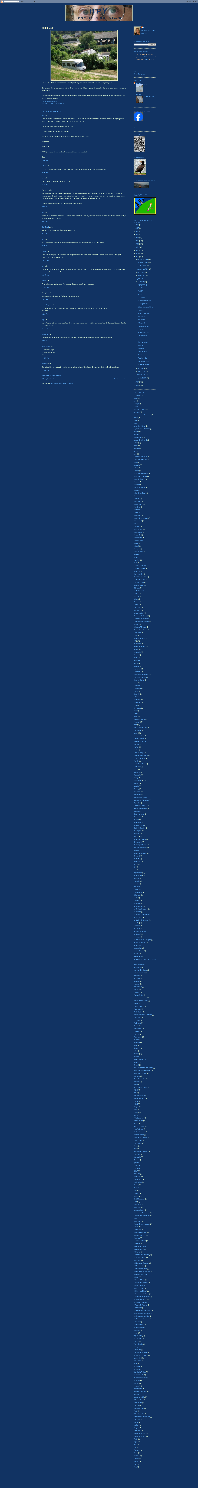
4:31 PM (45, 329)
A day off (140, 345)
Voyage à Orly (142, 285)
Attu (135, 454)
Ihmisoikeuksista (143, 326)
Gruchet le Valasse (140, 806)
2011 (137, 247)
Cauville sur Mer (139, 579)
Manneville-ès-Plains (141, 1001)
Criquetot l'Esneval (140, 627)
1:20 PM (45, 314)
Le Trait (136, 953)
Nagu (135, 1045)
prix (135, 1149)
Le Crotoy (137, 928)
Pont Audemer (138, 1129)
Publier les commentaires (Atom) (62, 383)
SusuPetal (45, 227)
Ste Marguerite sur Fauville (143, 1313)
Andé (135, 420)
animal (136, 431)
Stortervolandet (139, 1327)
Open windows (143, 342)
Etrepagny (137, 702)
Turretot (136, 1394)
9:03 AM (45, 207)
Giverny (136, 789)
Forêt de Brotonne (140, 741)
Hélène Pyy (136, 111)
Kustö (135, 898)
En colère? (141, 297)
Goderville (137, 792)
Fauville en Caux (139, 719)
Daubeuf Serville (139, 638)
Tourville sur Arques (140, 1377)
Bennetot (137, 498)
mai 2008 (140, 282)
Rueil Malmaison (139, 1199)
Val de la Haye (138, 1400)
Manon (136, 1003)
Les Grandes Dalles (140, 970)
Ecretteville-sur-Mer (140, 677)
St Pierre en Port (139, 1285)
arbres (136, 445)
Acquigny (137, 404)
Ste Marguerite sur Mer (141, 1316)
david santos (46, 346)
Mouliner (140, 310)
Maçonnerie (142, 320)
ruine (135, 1202)
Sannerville (137, 1207)
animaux (136, 434)
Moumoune (137, 1037)
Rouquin (136, 1188)
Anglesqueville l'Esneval (142, 429)
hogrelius (45, 363)
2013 (137, 241)
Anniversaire (138, 437)
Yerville (136, 1461)
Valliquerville (138, 1403)
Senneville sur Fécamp (141, 1224)
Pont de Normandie (140, 1137)
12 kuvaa (137, 395)
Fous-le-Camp (138, 753)
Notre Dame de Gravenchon (143, 1068)
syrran (136, 1333)
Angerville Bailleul (139, 426)
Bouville (136, 543)
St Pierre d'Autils (139, 1280)
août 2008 (140, 272)
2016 (137, 231)
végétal (136, 1425)
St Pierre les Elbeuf (140, 1291)
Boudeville (137, 535)
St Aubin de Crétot (140, 1246)
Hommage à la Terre (140, 845)
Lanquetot (137, 926)
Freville (136, 761)
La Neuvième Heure (144, 300)
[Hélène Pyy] (138, 120)
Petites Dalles (138, 1121)
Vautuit (136, 1422)
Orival (136, 1090)
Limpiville (137, 978)
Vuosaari (136, 1456)
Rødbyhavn (137, 1179)
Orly (135, 1093)
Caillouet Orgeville (140, 565)
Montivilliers (137, 1028)
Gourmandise (142, 335)
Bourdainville (138, 538)
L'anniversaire (142, 358)
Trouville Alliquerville (140, 1391)
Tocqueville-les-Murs (140, 1355)
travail (136, 1383)
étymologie (137, 708)
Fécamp (62, 103)
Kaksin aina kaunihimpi (145, 307)
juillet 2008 (140, 275)
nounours (137, 1076)
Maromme (137, 1009)
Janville (136, 884)
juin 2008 (140, 279)
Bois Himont (138, 521)
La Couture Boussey (140, 909)
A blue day (141, 339)
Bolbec (136, 524)
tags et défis (138, 1336)
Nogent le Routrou (140, 1059)
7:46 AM (45, 160)
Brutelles (136, 560)
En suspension (143, 304)
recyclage (137, 1168)
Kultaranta (137, 895)
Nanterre (136, 1048)
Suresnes (137, 1330)
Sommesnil (137, 1229)
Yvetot (136, 1467)
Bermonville (137, 504)
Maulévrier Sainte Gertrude (143, 1015)
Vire (135, 1447)
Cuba (135, 635)
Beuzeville (137, 515)
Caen (135, 563)
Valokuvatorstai (139, 1408)
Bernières (137, 507)
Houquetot (137, 861)
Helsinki (136, 836)
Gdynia (136, 783)
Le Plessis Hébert (140, 942)
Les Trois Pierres (139, 973)
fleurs (135, 733)
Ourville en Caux (139, 1095)
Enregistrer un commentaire (51, 375)
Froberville (137, 766)
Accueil (83, 379)
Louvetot (136, 984)
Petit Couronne (139, 1118)
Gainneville (137, 772)
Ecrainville (137, 672)
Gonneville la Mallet (140, 797)
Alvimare (137, 412)
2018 (137, 225)
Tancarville (137, 1338)
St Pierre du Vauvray (140, 1283)
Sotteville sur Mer (139, 1235)
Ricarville (137, 1174)
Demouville (137, 644)
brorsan (136, 554)
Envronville (137, 688)
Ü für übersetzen (143, 332)
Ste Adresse (138, 1308)
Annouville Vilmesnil (140, 440)
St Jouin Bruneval (139, 1257)
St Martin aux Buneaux (141, 1263)
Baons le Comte (139, 479)
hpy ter (138, 94)
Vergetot (136, 1428)
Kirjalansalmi (138, 892)
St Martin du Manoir (140, 1269)
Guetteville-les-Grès (140, 808)
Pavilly (136, 1112)
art (134, 451)
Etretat (146, 85)
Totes (135, 1363)
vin (135, 1444)
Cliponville (137, 607)
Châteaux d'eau (139, 591)
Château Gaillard (139, 585)
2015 (137, 234)
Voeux (136, 1453)
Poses (136, 1146)
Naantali (136, 1040)
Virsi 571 (140, 291)
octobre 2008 (141, 266)
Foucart (136, 744)
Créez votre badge (145, 111)
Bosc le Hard (138, 529)
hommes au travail (140, 847)
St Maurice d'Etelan (140, 1274)
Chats (136, 593)
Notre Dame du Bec (140, 1073)
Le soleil (140, 288)
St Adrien (137, 1238)
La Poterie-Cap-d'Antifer (142, 914)
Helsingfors (137, 831)
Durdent (136, 663)
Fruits (135, 769)
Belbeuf (136, 490)
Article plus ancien (120, 379)
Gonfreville (137, 794)
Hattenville (137, 822)
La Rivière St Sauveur (141, 920)
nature (136, 1051)
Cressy (136, 624)
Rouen (136, 1185)
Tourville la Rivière (140, 1372)
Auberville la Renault (140, 459)
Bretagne (137, 549)
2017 (137, 228)
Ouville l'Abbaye (139, 1098)
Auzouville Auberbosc (141, 473)
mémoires (137, 1017)
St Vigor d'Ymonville (140, 1302)
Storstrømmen (138, 1324)
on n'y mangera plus (140, 1087)
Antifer (136, 443)
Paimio (136, 1101)
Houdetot (137, 856)
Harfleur (136, 819)
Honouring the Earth (140, 853)
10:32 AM (45, 260)
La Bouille (137, 903)
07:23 (55, 101)
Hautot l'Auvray (139, 825)
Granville (137, 803)
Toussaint (137, 1380)
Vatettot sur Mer (139, 1414)
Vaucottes (137, 1419)
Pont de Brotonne (139, 1132)
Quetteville (137, 1157)
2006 (137, 385)
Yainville (136, 1458)
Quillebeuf (137, 1162)
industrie (136, 878)
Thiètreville (137, 1349)
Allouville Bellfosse (140, 409)
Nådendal (137, 1042)
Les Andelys (138, 956)
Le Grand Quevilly (140, 931)
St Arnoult (137, 1243)
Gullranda (137, 811)
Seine (135, 1218)
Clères (136, 599)
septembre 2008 (142, 269)
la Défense (137, 912)
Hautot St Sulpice (139, 828)
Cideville (136, 596)
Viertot (136, 1439)
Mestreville (137, 1020)
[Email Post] (57, 101)
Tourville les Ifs (138, 1375)
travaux (136, 1386)
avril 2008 (140, 368)
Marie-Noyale (46, 305)
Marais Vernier (138, 1006)
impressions (138, 873)
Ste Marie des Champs (141, 1319)
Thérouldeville (138, 1344)
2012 (137, 244)
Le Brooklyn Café (143, 313)
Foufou (136, 747)
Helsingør (137, 833)
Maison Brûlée (138, 995)
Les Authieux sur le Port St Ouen (145, 959)
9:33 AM (45, 233)
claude (44, 251)
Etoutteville (137, 699)
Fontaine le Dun (139, 739)
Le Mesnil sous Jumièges (142, 940)
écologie (136, 666)
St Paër (136, 1277)
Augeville (137, 465)
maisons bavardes (140, 998)
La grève (140, 294)
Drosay (136, 655)
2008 (137, 257)
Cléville (136, 605)
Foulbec (136, 750)
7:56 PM (45, 341)
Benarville (137, 496)
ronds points (138, 1182)
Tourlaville (137, 1366)
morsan (136, 1031)
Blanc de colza (142, 351)
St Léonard (137, 1260)
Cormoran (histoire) (140, 616)
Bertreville (137, 512)
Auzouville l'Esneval (140, 476)
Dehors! (140, 355)
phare (135, 1123)
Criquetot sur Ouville (140, 630)
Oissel (136, 1084)
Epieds (136, 691)
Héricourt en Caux (140, 839)
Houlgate (137, 859)
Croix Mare (137, 632)
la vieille (136, 923)
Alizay (136, 406)
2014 (137, 237)
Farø (135, 713)
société (136, 1227)
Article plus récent (48, 379)
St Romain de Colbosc (141, 1294)
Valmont (136, 1405)
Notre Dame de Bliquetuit (142, 1070)
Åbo (135, 401)
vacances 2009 (139, 1397)
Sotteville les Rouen (140, 1232)
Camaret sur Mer (139, 568)
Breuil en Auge (138, 551)
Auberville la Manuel (140, 457)
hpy (43, 115)
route (135, 1190)
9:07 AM (45, 221)
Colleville (137, 610)
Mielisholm (137, 1023)
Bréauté (136, 546)
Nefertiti (136, 1056)
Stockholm (137, 1322)
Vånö (135, 1411)
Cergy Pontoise (139, 582)
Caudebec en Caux (140, 577)
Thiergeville (137, 1347)
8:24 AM (45, 172)
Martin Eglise (138, 1012)
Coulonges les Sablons (141, 621)
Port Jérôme (138, 1143)
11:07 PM (45, 370)
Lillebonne (137, 975)
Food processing (143, 361)
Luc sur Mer (138, 987)
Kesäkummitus (149, 96)
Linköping (137, 981)
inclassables (138, 875)
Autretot (136, 471)
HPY (99, 11)
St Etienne (137, 1252)
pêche (136, 1115)
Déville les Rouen (139, 646)
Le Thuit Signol (138, 951)
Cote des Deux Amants (141, 619)
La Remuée (137, 917)
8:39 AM (45, 184)
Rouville (136, 1196)
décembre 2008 (142, 259)
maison (136, 992)
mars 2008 (141, 371)
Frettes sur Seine (139, 758)
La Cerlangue (138, 906)
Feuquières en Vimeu (141, 727)
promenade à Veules (140, 1151)
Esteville (136, 697)
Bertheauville (138, 510)
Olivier (44, 166)
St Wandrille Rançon (140, 1305)
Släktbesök (48, 28)
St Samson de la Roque (142, 1296)
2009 (137, 253)
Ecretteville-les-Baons (141, 674)
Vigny (135, 1442)
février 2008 (141, 375)
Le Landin (137, 937)
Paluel (136, 1104)
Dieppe (136, 649)
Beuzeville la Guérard (141, 518)
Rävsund (137, 1165)
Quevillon (137, 1160)
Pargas (136, 1107)
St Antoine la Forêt (140, 1241)
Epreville (136, 694)
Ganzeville (137, 775)
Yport (135, 1464)
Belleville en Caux (140, 493)
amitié (51, 103)
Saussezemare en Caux (142, 1215)
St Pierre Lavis (138, 1288)
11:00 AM (45, 287)
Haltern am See (139, 814)
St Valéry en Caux (140, 1299)
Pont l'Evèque (138, 1140)
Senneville (137, 1221)
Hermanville (138, 842)
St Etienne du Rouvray (141, 1255)
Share (136, 128)
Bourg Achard (138, 540)
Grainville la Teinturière (141, 800)
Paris (135, 1109)
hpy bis (138, 83)
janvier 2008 (141, 378)
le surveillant (138, 948)
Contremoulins (138, 613)
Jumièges (137, 887)
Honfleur (136, 850)
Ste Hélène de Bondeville (142, 1310)
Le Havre (137, 934)
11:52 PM (45, 358)
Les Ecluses (138, 967)
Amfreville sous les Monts (142, 415)
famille (56, 103)
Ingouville (137, 881)
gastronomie (138, 780)
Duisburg (137, 660)
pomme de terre (139, 1126)
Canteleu (137, 571)
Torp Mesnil (137, 1361)
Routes (136, 1193)
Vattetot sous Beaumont (142, 1417)
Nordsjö (136, 1065)
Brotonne (137, 557)
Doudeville (137, 652)
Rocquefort (137, 1176)
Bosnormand (138, 532)
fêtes (135, 725)
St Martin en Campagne (142, 1271)
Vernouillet (137, 1430)
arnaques (137, 448)
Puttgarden (137, 1154)
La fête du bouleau (144, 364)
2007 (137, 382)
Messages (141, 316)
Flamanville (137, 730)
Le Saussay (138, 945)
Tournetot (137, 1369)
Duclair (136, 658)
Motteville (137, 1034)
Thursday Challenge (140, 1352)
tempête (136, 1341)
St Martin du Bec (139, 1266)
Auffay (136, 462)
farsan (136, 716)
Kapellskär (137, 889)
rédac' (136, 1171)
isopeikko (45, 334)
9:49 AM (45, 246)
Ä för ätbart (141, 348)
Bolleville (136, 526)
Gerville (136, 786)
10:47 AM (45, 275)
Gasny (136, 778)
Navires (136, 1054)
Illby (135, 867)
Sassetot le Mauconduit (141, 1213)
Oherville (137, 1082)
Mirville (136, 1026)
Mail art (136, 989)
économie (137, 669)
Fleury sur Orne (139, 736)
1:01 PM (45, 299)
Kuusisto (136, 900)
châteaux (137, 588)
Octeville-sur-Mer (139, 1079)
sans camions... (139, 1210)
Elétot (135, 683)
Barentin (136, 482)
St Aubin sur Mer (139, 1249)
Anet (135, 423)
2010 (137, 250)
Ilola (135, 870)
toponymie (137, 1358)
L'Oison (140, 329)
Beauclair (137, 485)
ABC (135, 398)
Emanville (137, 685)
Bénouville (137, 501)
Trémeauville (138, 1389)
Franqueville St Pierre (141, 755)
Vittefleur (136, 1450)
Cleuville (136, 602)
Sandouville (137, 1204)
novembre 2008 (142, 263)
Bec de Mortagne (139, 487)
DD (135, 641)
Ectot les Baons (139, 680)
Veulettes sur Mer (139, 1436)
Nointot (136, 1062)
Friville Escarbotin (140, 764)
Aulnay (136, 468)
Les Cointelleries (139, 964)
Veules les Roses (139, 1433)
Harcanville (137, 817)
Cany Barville (138, 574)
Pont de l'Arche (139, 1135)
